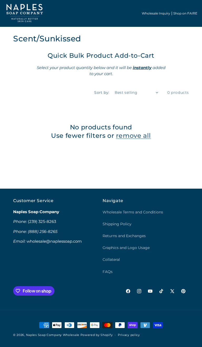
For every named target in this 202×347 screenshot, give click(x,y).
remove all (133, 135)
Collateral (111, 259)
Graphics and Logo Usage (126, 247)
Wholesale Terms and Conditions (133, 212)
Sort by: (101, 92)
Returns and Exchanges (124, 235)
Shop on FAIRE (185, 13)
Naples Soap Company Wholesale (52, 335)
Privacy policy (129, 335)
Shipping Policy (117, 224)
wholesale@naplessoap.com (54, 241)
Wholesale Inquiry (156, 13)
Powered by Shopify (96, 335)
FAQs (108, 271)
